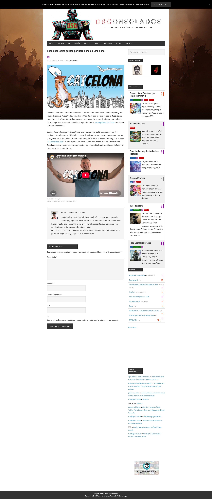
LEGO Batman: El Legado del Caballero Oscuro (144, 311)
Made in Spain (72, 201)
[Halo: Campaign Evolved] (136, 256)
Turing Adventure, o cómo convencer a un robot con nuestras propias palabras (146, 386)
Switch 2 (151, 100)
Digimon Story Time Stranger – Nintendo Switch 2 (143, 94)
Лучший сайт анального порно (139, 377)
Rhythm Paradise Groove (137, 275)
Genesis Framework (110, 496)
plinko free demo (133, 393)
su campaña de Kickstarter (105, 122)
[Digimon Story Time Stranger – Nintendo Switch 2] (136, 109)
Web (48, 306)
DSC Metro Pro (99, 496)
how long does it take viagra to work (139, 383)
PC (48, 57)
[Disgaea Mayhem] (136, 191)
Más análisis (132, 327)
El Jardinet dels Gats (55, 142)
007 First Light (136, 205)
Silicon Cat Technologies (111, 494)
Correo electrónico (54, 294)
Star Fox (132, 292)
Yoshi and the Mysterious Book (139, 297)
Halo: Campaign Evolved (140, 243)
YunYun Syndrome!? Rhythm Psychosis (141, 315)
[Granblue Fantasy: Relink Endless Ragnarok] (136, 167)
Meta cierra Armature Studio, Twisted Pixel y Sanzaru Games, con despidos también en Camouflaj (146, 410)
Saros (131, 306)
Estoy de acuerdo (160, 4)
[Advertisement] (146, 347)
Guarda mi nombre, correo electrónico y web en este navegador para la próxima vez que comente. (83, 320)
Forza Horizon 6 (134, 301)
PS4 (131, 158)
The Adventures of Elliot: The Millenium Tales (143, 285)
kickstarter (64, 201)
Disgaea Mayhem (137, 178)
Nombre (50, 283)
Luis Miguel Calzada (134, 400)
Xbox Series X (136, 100)
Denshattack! (133, 280)
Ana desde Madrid (134, 407)
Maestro (146, 400)
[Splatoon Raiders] (136, 137)
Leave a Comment (74, 61)
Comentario (52, 257)
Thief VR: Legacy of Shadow (152, 417)
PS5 (131, 100)
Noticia (56, 199)
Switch (146, 100)
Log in (125, 496)
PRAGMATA (133, 320)
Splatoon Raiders (137, 123)
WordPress (120, 496)
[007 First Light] (136, 219)
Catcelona (58, 201)
